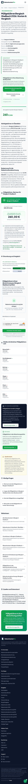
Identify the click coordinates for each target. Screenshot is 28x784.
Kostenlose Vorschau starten (14, 330)
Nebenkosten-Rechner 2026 (8, 683)
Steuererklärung (5, 700)
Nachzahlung (4, 695)
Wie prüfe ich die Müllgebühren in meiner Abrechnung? (12, 504)
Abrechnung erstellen (10, 425)
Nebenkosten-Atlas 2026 (7, 721)
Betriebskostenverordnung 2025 (9, 714)
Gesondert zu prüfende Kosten (8, 678)
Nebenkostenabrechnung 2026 (8, 712)
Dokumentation (6, 761)
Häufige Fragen (4, 724)
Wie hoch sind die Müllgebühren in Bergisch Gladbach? (12, 484)
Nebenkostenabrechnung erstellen (13, 94)
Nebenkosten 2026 (5, 704)
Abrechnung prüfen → (14, 242)
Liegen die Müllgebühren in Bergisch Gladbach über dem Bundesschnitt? (13, 492)
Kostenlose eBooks (5, 692)
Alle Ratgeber (4, 690)
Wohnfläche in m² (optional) (9, 316)
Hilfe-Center (6, 756)
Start (2, 7)
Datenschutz (4, 747)
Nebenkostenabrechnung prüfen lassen (13, 89)
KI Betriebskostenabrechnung (8, 657)
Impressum (4, 745)
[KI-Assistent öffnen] (25, 781)
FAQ (4, 759)
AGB (2, 750)
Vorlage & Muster (5, 659)
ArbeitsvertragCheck (6, 733)
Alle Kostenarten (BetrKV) (7, 662)
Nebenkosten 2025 (5, 707)
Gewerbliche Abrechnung (7, 664)
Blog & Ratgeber (5, 702)
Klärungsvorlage (5, 681)
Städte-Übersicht (5, 719)
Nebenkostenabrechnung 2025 (8, 709)
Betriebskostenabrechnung (7, 654)
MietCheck (3, 731)
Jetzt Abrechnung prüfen (14, 627)
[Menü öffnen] (25, 2)
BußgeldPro (4, 735)
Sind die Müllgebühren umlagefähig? (14, 498)
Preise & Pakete (5, 667)
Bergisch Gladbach (13, 7)
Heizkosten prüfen (5, 676)
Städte (5, 7)
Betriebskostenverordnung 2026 (9, 716)
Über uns (3, 742)
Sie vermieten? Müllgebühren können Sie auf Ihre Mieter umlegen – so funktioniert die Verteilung (12, 247)
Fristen (2, 697)
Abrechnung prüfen (10, 447)
